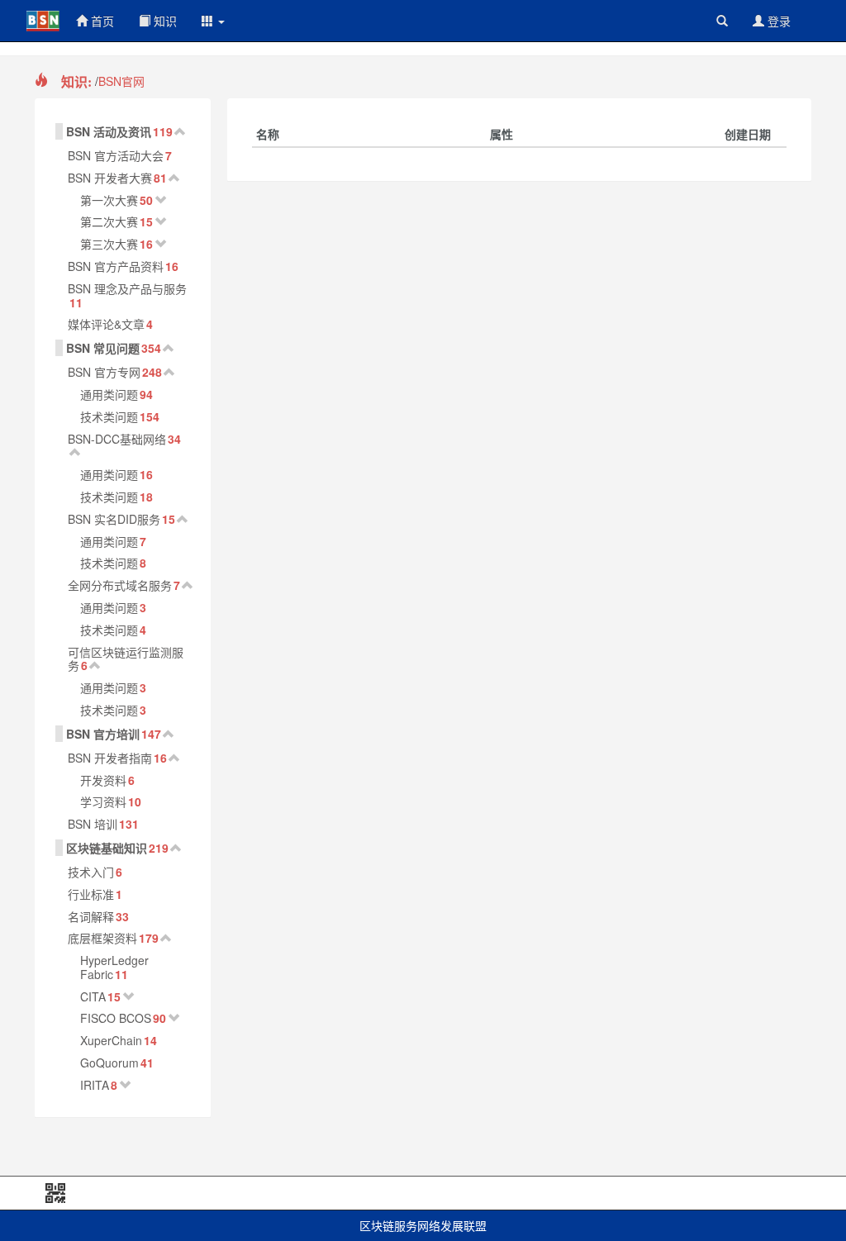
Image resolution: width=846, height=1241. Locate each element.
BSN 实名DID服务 (114, 519)
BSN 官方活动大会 (116, 155)
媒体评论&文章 (106, 324)
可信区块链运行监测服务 (125, 659)
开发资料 (103, 780)
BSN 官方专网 (104, 372)
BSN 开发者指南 (110, 757)
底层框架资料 (102, 938)
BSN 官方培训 (103, 733)
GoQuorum (109, 1062)
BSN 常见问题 (103, 348)
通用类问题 (109, 394)
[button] (213, 20)
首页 (101, 20)
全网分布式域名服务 (120, 585)
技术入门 (91, 871)
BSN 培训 (92, 823)
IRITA (94, 1085)
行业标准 (91, 894)
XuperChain (111, 1040)
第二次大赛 (109, 221)
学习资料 (103, 801)
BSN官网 (121, 81)
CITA (93, 996)
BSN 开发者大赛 (110, 177)
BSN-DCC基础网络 (117, 438)
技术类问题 (109, 416)
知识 (163, 20)
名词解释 (91, 916)
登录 (777, 20)
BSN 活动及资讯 (108, 131)
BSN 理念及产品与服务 (127, 288)
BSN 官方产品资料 (116, 266)
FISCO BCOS (115, 1018)
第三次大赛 (109, 243)
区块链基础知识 (106, 847)
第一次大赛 (109, 200)
